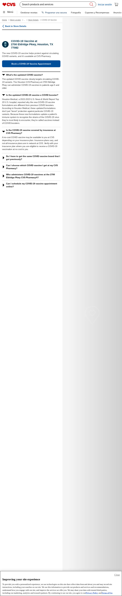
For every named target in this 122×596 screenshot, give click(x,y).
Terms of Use (107, 593)
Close (117, 575)
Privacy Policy (92, 593)
